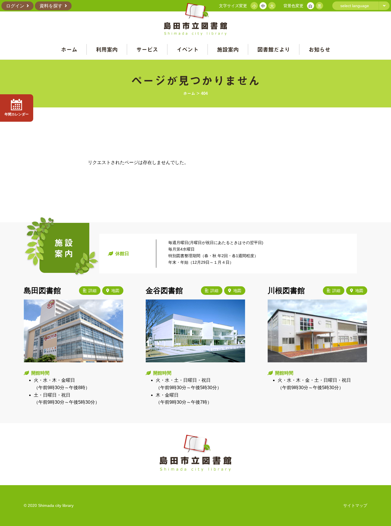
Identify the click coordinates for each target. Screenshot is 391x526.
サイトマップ (355, 505)
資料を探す (51, 5)
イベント (187, 49)
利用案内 (107, 49)
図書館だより (273, 49)
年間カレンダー (17, 114)
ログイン (15, 5)
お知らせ (319, 49)
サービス (147, 49)
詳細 (92, 290)
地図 (115, 290)
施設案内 (228, 49)
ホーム (69, 49)
